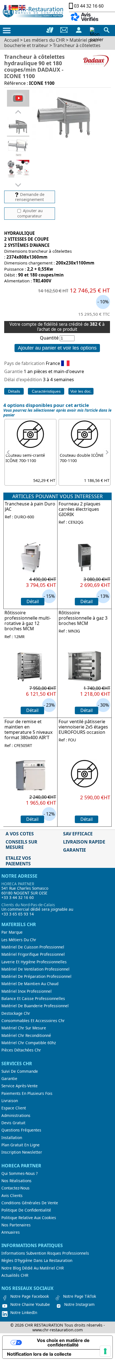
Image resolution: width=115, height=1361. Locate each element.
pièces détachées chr (21, 1050)
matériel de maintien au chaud (29, 983)
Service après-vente (19, 1086)
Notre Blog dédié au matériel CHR (32, 1268)
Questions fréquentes (21, 1130)
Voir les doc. (81, 391)
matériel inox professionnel (26, 991)
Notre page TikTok (79, 1296)
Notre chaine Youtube (30, 1304)
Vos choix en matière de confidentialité (63, 1342)
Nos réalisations (16, 1181)
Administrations (15, 1115)
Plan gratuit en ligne (20, 1145)
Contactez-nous (15, 1188)
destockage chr (15, 1013)
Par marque (12, 932)
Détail (33, 601)
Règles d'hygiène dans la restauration (36, 1260)
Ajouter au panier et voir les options (57, 348)
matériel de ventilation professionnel (35, 969)
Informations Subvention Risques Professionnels (45, 1253)
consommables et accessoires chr (33, 1020)
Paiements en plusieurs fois (26, 1093)
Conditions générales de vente (29, 1203)
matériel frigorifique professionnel (33, 954)
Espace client (13, 1108)
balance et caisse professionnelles (33, 998)
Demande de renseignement (29, 197)
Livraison (9, 1100)
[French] (7, 7)
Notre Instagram (79, 1304)
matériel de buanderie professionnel (35, 1006)
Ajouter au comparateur (30, 213)
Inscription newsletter (21, 1152)
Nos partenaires (16, 1225)
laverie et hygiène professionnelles (34, 962)
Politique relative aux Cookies (28, 1217)
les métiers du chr (18, 940)
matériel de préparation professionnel (36, 976)
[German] (15, 7)
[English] (22, 7)
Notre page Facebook (29, 1296)
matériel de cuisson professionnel (32, 947)
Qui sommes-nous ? (19, 1173)
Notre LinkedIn (23, 1312)
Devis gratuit (13, 1123)
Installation (11, 1137)
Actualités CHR (14, 1275)
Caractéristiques (46, 391)
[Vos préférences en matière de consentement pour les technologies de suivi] (105, 1351)
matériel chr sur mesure (23, 1028)
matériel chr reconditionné (26, 1035)
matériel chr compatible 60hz (28, 1043)
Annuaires (10, 1232)
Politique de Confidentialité (26, 1210)
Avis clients (12, 1195)
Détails (14, 391)
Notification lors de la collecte (39, 1354)
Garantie (9, 1078)
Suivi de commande (19, 1071)
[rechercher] (106, 30)
